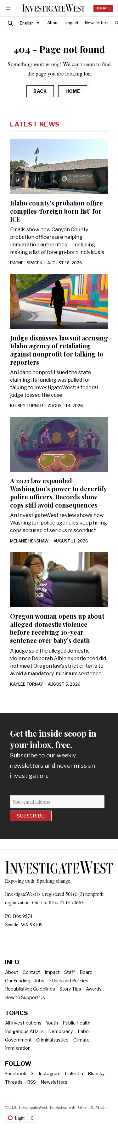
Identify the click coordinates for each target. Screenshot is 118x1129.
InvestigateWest (33, 1107)
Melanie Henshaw (29, 541)
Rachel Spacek (26, 263)
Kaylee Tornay (26, 684)
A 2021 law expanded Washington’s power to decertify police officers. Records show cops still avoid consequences (58, 493)
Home (72, 91)
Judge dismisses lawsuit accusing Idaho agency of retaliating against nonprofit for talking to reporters (59, 350)
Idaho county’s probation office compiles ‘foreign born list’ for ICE (56, 211)
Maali (100, 1107)
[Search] (10, 23)
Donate (103, 8)
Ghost (83, 1107)
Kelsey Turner (26, 405)
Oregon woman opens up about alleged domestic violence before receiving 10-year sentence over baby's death (57, 628)
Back (40, 91)
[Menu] (9, 8)
